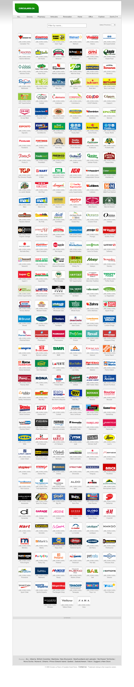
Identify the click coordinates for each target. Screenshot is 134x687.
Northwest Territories (105, 659)
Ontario (45, 661)
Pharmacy (41, 17)
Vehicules (54, 17)
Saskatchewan (80, 661)
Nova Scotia (28, 661)
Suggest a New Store (102, 661)
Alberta (33, 659)
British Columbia (43, 659)
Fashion (102, 17)
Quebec (70, 661)
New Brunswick (66, 659)
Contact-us (83, 667)
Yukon (89, 661)
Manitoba (55, 659)
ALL (18, 17)
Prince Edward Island (58, 661)
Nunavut (38, 661)
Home (80, 17)
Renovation (67, 17)
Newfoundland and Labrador (84, 659)
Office (91, 17)
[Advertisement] (82, 8)
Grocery (30, 17)
